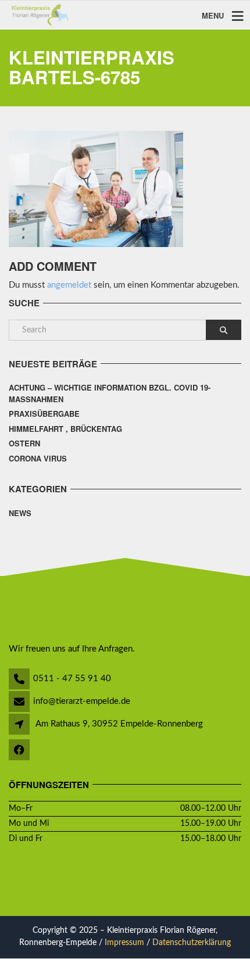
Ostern (24, 443)
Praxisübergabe (44, 413)
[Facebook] (20, 751)
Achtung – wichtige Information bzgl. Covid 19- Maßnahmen (109, 393)
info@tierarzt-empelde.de (81, 701)
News (20, 512)
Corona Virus (38, 458)
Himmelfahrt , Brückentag (65, 428)
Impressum (124, 943)
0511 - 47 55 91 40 (72, 678)
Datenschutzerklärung (191, 943)
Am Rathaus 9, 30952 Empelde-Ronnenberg (119, 724)
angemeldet (69, 285)
